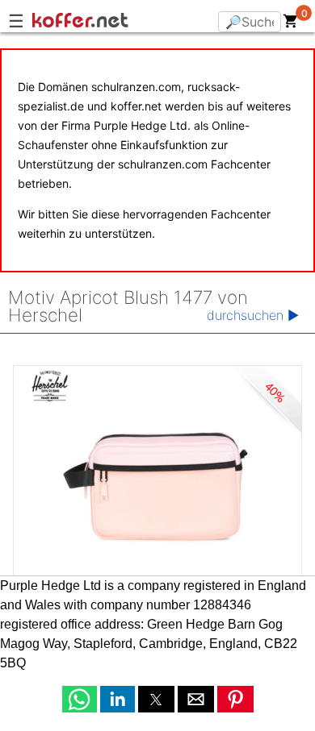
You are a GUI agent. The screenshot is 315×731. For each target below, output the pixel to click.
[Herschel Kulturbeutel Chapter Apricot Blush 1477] (157, 486)
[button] (79, 699)
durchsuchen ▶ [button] (253, 315)
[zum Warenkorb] (291, 24)
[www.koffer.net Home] (113, 22)
